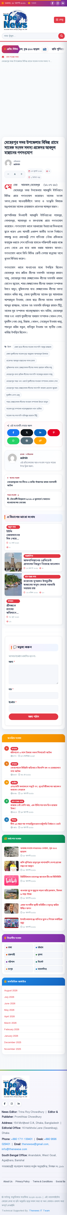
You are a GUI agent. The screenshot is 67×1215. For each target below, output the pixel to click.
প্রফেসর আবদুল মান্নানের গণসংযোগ (20, 360)
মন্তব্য (12, 661)
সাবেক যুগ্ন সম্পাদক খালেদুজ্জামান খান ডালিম (24, 408)
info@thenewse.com (14, 1149)
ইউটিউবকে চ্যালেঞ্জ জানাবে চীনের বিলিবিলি (40, 877)
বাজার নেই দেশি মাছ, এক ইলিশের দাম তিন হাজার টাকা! (34, 807)
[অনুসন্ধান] (61, 36)
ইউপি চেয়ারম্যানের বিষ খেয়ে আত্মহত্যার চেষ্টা (13, 539)
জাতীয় (14, 783)
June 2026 (9, 1003)
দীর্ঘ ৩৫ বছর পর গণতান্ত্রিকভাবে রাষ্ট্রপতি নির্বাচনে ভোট (36, 824)
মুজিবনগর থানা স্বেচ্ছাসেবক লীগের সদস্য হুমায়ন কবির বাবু (29, 367)
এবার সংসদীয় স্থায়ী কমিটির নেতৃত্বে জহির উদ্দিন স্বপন (39, 906)
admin (17, 164)
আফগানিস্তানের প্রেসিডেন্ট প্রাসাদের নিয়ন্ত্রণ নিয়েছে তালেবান (42, 562)
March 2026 (10, 1023)
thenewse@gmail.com (35, 1144)
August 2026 (10, 990)
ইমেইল (12, 702)
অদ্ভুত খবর (12, 527)
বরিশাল (11, 961)
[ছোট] (8, 174)
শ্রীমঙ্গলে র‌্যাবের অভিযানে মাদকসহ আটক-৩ (11, 613)
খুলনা (40, 954)
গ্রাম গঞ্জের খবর (12, 57)
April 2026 (9, 1016)
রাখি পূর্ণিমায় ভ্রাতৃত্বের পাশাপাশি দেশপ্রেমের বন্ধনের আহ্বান (40, 864)
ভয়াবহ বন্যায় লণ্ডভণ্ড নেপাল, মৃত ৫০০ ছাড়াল (38, 850)
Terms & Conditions (43, 1181)
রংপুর (10, 969)
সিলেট (40, 961)
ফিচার (14, 820)
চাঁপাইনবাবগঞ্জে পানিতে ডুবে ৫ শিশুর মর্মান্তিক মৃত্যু (41, 921)
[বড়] (21, 174)
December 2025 (12, 1042)
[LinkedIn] (63, 3)
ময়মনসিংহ (42, 969)
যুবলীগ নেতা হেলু (13, 395)
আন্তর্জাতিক (29, 556)
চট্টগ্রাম (40, 947)
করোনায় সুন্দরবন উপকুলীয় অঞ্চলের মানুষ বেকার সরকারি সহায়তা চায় (39, 584)
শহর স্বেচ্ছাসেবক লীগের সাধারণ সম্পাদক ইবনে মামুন (27, 402)
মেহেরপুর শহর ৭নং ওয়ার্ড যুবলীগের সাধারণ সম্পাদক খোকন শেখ (32, 381)
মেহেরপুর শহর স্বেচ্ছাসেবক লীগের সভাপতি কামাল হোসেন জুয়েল (31, 388)
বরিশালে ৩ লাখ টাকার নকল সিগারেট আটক (31, 753)
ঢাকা (10, 947)
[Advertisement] (33, 98)
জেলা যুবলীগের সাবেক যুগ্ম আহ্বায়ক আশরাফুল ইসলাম (27, 354)
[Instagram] (57, 3)
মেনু (61, 20)
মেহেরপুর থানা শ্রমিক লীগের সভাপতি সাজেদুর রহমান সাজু (29, 374)
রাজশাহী (11, 954)
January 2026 (11, 1036)
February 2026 (11, 1029)
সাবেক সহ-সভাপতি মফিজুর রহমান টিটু (21, 415)
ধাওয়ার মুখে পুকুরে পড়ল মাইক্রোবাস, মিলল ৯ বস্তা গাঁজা (41, 892)
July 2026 (9, 997)
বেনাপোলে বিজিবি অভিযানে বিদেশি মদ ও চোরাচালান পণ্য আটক (36, 769)
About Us (7, 1181)
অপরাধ (10, 601)
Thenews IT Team (39, 1210)
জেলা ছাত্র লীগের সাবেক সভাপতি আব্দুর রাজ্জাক (32, 347)
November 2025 (12, 1049)
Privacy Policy (22, 1181)
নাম (11, 689)
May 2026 (9, 1010)
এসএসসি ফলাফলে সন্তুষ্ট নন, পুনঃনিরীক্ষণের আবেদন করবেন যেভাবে (36, 788)
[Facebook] (52, 3)
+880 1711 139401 (22, 1139)
